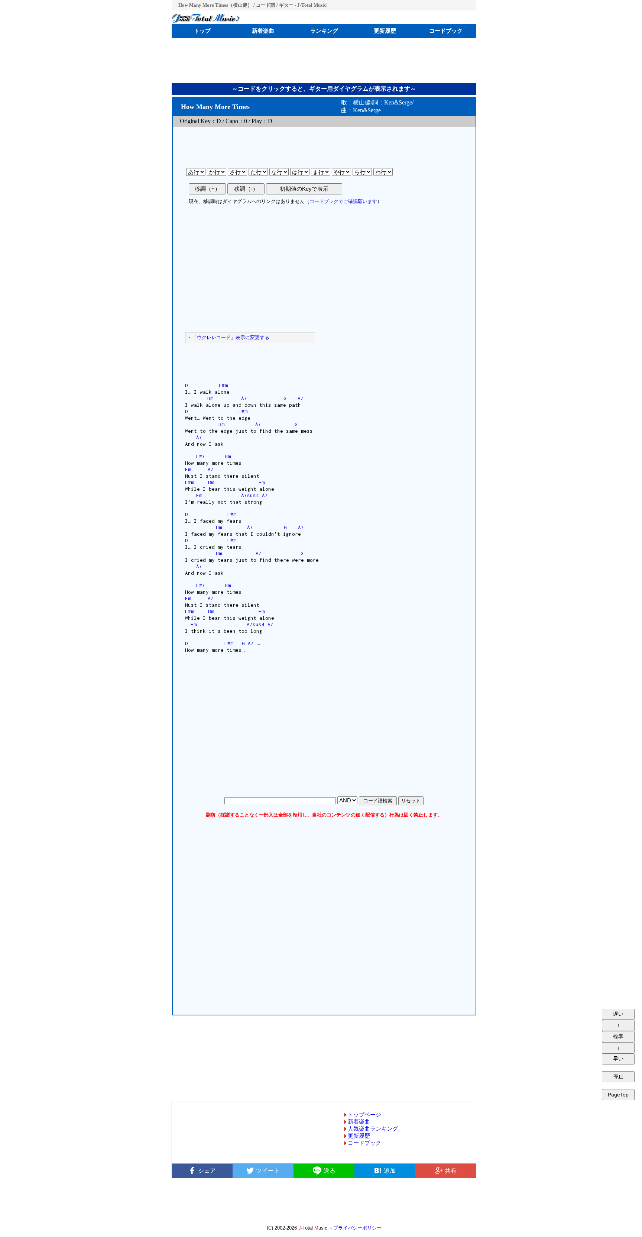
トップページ (364, 1115)
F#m (223, 385)
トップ (202, 31)
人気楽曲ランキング (373, 1129)
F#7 (200, 456)
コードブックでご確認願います (343, 201)
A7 (244, 398)
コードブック (446, 31)
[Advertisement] (324, 60)
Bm (210, 398)
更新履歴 (385, 31)
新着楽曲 (263, 31)
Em (188, 469)
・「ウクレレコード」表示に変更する (228, 337)
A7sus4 (250, 495)
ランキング (324, 31)
